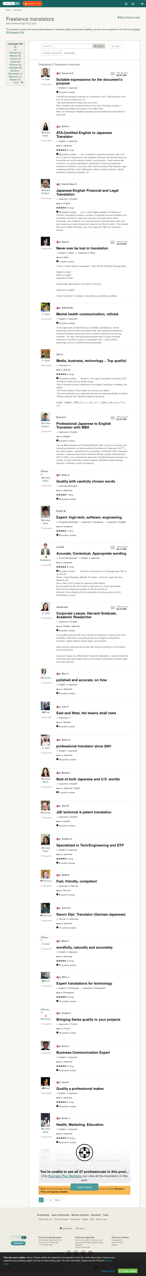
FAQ (92, 1219)
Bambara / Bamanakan (14, 72)
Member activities (80, 1214)
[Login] (142, 3)
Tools (105, 1214)
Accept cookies (129, 1270)
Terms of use (101, 1219)
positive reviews (67, 92)
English (81, 1228)
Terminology (43, 1214)
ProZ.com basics (61, 1219)
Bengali (13, 79)
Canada (47, 677)
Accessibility (67, 1228)
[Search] (126, 3)
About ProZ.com (45, 1219)
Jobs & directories (60, 1214)
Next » (58, 1199)
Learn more (84, 1187)
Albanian (14, 55)
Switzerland (45, 1018)
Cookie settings (108, 1270)
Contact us (18, 1243)
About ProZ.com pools (129, 17)
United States (46, 134)
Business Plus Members (65, 1176)
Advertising (75, 1219)
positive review (66, 261)
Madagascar (45, 559)
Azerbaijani (14, 67)
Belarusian (14, 76)
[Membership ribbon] (57, 73)
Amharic (14, 58)
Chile (46, 712)
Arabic (13, 61)
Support (85, 1219)
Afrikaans (14, 52)
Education (96, 1214)
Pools (8, 10)
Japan (47, 79)
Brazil (47, 980)
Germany (46, 880)
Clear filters (70, 53)
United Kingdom (45, 192)
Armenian (13, 64)
